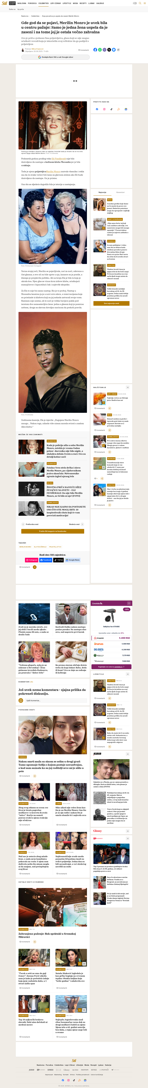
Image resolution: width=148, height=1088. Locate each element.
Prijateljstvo (55, 547)
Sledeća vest (74, 524)
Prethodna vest (32, 524)
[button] (83, 50)
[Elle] (58, 1069)
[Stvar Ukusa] (115, 1069)
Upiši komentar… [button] (33, 700)
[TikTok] (111, 109)
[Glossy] (67, 1069)
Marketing (58, 1075)
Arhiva (72, 1075)
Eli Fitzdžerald (59, 158)
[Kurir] (31, 1069)
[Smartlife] (84, 1069)
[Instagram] (104, 109)
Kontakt (66, 1075)
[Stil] (4, 3)
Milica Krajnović (37, 49)
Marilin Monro (53, 171)
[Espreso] (50, 1069)
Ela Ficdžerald (40, 547)
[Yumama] (104, 1069)
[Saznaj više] (128, 754)
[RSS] (118, 109)
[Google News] (126, 109)
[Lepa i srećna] (75, 1069)
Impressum (49, 1075)
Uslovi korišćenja (97, 1075)
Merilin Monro (25, 547)
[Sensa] (94, 1069)
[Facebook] (97, 109)
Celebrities (35, 16)
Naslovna (24, 16)
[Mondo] (41, 1069)
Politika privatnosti (82, 1075)
